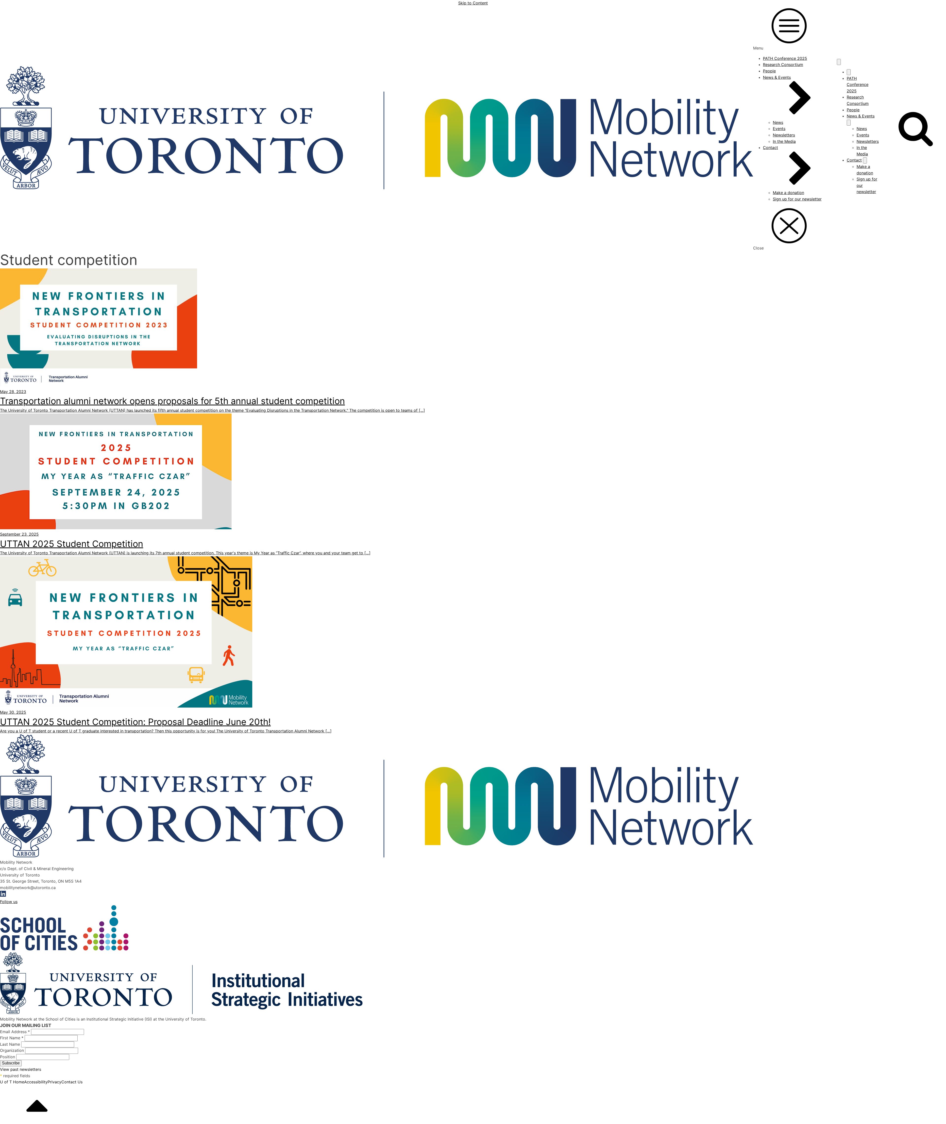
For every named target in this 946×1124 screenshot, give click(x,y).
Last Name (10, 1044)
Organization (12, 1050)
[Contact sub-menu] (865, 160)
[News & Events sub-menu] (849, 123)
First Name (11, 1037)
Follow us (8, 901)
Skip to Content (473, 2)
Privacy (54, 1081)
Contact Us (72, 1081)
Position (8, 1056)
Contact (770, 147)
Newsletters (784, 134)
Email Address (15, 1031)
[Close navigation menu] (849, 72)
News (778, 122)
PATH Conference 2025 (785, 58)
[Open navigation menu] (839, 62)
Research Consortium (783, 64)
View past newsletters (20, 1069)
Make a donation (788, 192)
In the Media (784, 141)
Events (779, 128)
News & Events (777, 77)
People (769, 70)
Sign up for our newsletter (797, 199)
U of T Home (12, 1081)
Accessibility (36, 1081)
